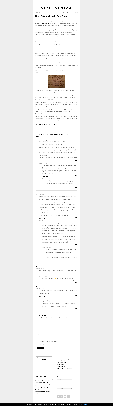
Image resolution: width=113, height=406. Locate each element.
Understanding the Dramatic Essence (44, 128)
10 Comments (75, 12)
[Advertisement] (63, 49)
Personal (70, 12)
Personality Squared (64, 2)
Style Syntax (56, 8)
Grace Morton (47, 124)
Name (38, 331)
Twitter (58, 396)
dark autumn (40, 124)
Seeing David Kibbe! (61, 362)
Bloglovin (65, 396)
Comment (39, 321)
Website (39, 338)
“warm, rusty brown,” (63, 106)
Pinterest (68, 396)
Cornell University (45, 23)
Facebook (71, 2)
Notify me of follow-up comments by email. (47, 341)
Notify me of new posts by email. (45, 344)
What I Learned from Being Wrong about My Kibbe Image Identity (43, 384)
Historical (56, 2)
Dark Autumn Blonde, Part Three (51, 16)
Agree (85, 404)
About (41, 2)
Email (38, 334)
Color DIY (51, 2)
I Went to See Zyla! (61, 366)
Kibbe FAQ (46, 2)
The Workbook (74, 128)
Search (44, 359)
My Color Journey (54, 124)
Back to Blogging (60, 364)
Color (62, 12)
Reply (76, 175)
